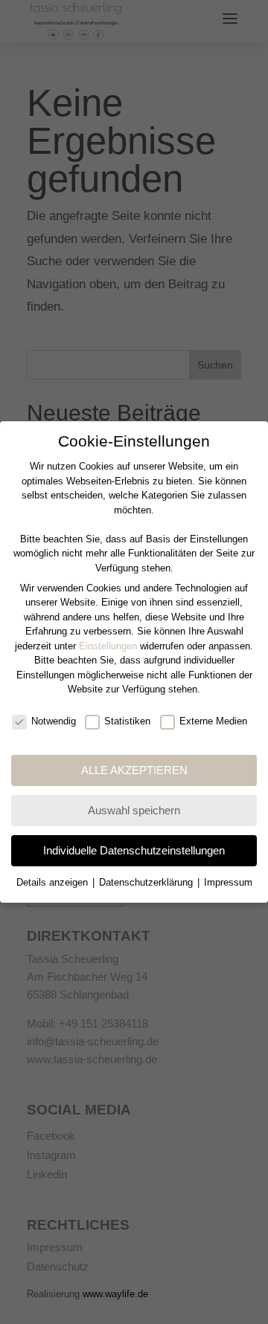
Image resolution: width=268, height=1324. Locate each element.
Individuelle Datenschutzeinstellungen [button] (134, 850)
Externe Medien (213, 721)
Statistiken (127, 721)
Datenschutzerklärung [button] (147, 882)
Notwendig (53, 721)
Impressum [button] (228, 882)
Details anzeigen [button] (53, 882)
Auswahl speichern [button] (134, 810)
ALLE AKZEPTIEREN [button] (134, 770)
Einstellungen (108, 646)
